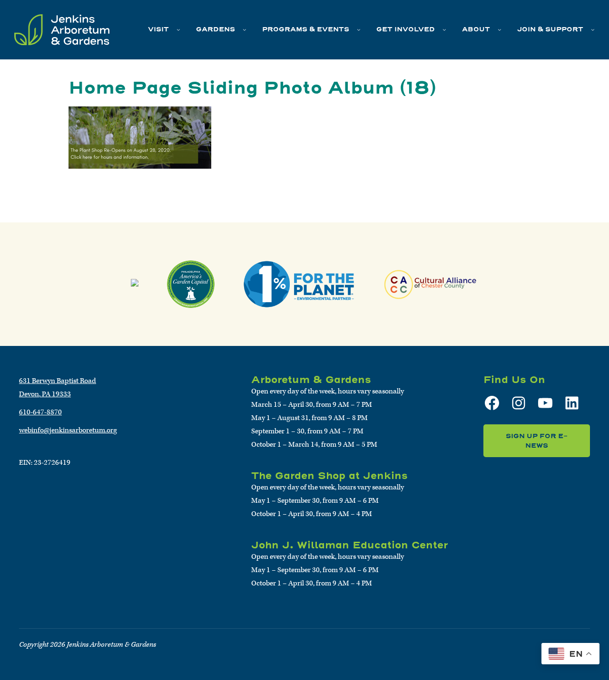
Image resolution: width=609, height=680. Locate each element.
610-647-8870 (40, 412)
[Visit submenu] (178, 29)
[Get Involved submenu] (444, 29)
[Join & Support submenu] (593, 29)
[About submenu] (499, 29)
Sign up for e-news (537, 441)
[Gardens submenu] (244, 29)
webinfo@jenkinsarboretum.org (68, 430)
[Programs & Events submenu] (359, 29)
